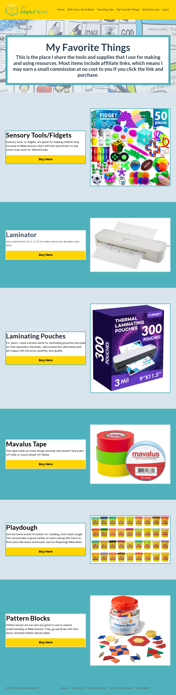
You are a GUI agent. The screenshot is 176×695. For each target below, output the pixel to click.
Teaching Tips (105, 9)
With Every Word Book (80, 9)
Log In (165, 9)
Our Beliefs (143, 688)
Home (60, 9)
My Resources (150, 9)
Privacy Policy (97, 688)
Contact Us (78, 688)
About (64, 688)
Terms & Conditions (121, 688)
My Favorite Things (128, 9)
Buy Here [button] (46, 159)
